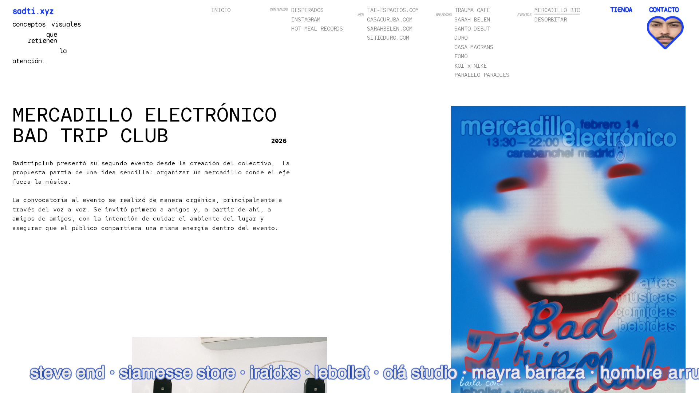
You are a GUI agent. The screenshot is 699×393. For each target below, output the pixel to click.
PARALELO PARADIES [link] (481, 75)
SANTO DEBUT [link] (472, 28)
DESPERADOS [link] (307, 10)
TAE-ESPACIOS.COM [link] (393, 10)
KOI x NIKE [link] (470, 65)
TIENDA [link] (621, 9)
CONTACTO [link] (664, 9)
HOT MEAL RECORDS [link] (317, 28)
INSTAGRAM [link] (305, 19)
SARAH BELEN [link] (472, 19)
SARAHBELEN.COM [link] (389, 28)
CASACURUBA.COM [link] (389, 19)
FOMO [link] (460, 56)
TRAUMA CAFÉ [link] (472, 10)
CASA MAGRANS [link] (473, 47)
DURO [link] (460, 37)
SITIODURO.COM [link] (388, 37)
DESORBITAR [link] (550, 19)
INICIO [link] (220, 10)
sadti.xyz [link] (33, 10)
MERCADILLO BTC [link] (557, 10)
